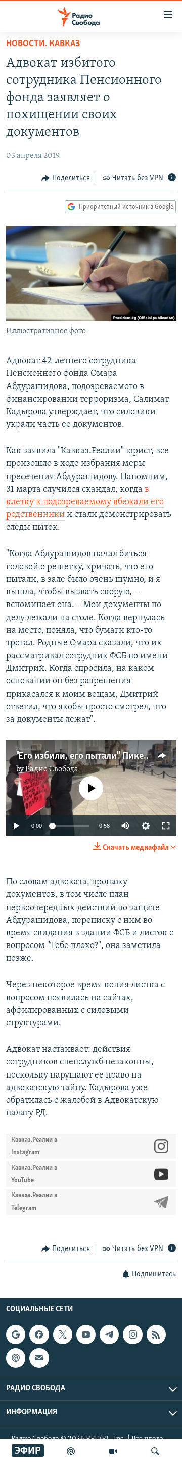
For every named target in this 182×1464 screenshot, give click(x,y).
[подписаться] (39, 1357)
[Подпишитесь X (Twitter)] (62, 1334)
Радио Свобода (51, 769)
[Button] (65, 178)
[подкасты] (71, 1451)
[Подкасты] (15, 1357)
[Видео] (113, 1451)
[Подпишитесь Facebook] (39, 1334)
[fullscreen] (166, 825)
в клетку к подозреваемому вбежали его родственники (85, 502)
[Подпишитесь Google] (15, 1334)
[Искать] (155, 1451)
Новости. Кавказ (43, 44)
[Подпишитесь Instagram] (132, 1334)
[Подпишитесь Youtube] (86, 1334)
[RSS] (156, 1334)
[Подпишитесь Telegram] (109, 1334)
